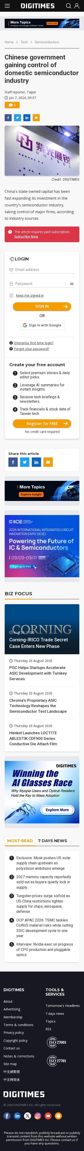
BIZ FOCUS (18, 593)
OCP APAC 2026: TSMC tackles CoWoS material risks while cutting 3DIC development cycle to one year (44, 928)
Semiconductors (47, 42)
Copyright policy (16, 1040)
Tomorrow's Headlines (63, 1005)
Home (9, 42)
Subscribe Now (26, 236)
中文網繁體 (12, 1071)
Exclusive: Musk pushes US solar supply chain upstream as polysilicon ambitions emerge (43, 863)
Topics (51, 1021)
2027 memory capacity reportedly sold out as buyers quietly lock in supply (43, 882)
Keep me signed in (30, 295)
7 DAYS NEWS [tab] (52, 840)
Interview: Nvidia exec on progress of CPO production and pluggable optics (44, 949)
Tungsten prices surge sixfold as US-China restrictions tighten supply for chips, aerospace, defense (43, 904)
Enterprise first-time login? (33, 343)
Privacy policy (14, 1032)
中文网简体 (12, 1079)
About (8, 1001)
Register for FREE (42, 423)
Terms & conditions (18, 1025)
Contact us (12, 1048)
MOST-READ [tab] (20, 840)
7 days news (55, 1013)
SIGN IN (42, 306)
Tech (24, 42)
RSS (48, 1029)
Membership (13, 1017)
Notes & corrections (19, 1056)
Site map (10, 1064)
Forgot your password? (31, 349)
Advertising (12, 1009)
